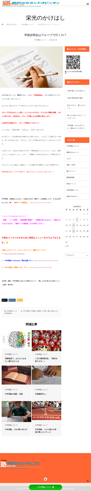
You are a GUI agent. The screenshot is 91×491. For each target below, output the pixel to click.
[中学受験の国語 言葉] (16, 375)
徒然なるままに (72, 196)
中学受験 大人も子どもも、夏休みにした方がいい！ (75, 127)
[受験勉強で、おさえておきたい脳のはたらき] (16, 339)
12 (73, 225)
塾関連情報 (70, 177)
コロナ (69, 158)
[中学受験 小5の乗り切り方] (16, 412)
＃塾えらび (54, 311)
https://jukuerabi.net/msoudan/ (40, 202)
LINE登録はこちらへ (44, 487)
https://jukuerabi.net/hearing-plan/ (46, 260)
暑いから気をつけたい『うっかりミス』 (76, 116)
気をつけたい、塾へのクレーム (76, 106)
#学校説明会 (8, 313)
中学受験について (40, 40)
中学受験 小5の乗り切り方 (16, 429)
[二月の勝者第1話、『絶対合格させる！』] (46, 341)
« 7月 (67, 246)
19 (73, 231)
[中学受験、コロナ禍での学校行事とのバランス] (46, 410)
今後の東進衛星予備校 (75, 98)
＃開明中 (39, 311)
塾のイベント (71, 171)
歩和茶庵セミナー (73, 190)
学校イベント (71, 184)
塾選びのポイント (73, 152)
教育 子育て (71, 165)
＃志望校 (33, 311)
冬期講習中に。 (41, 394)
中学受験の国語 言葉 (14, 394)
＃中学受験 (26, 311)
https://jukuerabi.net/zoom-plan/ (41, 267)
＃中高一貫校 (46, 311)
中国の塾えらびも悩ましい (76, 91)
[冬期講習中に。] (46, 375)
